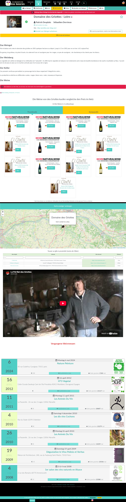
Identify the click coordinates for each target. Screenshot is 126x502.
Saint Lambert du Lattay (41, 25)
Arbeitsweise (38, 8)
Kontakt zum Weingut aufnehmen (46, 31)
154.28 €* (112, 168)
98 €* (79, 172)
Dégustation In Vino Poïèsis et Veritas (65, 452)
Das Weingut (27, 8)
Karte (71, 2)
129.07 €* (20, 125)
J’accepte (99, 497)
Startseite (59, 484)
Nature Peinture (65, 363)
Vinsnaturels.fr (15, 3)
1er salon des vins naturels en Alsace (63, 470)
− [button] (2, 215)
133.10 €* (81, 125)
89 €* (109, 149)
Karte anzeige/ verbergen (63, 206)
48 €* (79, 151)
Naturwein (30, 2)
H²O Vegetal (64, 381)
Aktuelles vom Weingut (79, 8)
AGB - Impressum (71, 484)
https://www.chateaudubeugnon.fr (98, 263)
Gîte (102, 8)
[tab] (32, 110)
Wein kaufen (57, 8)
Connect (32, 500)
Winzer (38, 2)
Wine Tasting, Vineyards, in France (11, 92)
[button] (84, 3)
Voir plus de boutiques (64, 35)
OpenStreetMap (121, 247)
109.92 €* (51, 125)
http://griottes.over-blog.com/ (47, 28)
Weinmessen (46, 2)
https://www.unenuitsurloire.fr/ (98, 265)
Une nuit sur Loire (14, 265)
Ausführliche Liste (65, 373)
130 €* (64, 191)
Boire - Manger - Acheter (60, 2)
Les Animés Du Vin (63, 399)
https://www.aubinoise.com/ (98, 260)
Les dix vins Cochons (64, 417)
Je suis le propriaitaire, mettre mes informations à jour (106, 31)
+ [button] (2, 212)
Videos (67, 8)
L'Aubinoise (14, 260)
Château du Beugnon (14, 263)
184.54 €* (112, 125)
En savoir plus (92, 497)
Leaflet (114, 247)
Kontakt (78, 2)
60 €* (18, 149)
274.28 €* (51, 147)
